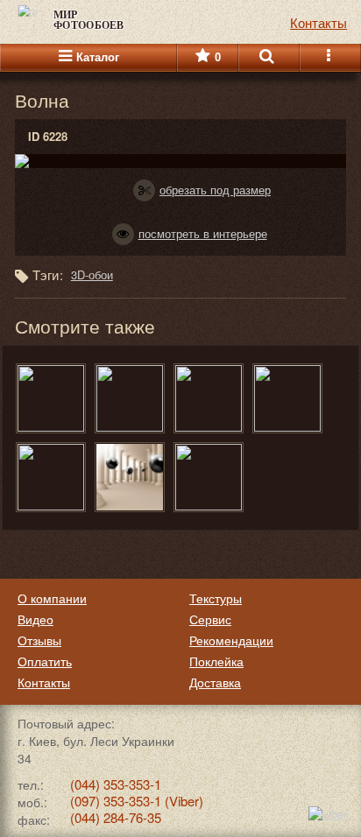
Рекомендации (231, 640)
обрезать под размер (215, 189)
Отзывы (39, 640)
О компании (52, 598)
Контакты (44, 682)
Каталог (97, 57)
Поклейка (216, 661)
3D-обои (92, 274)
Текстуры (215, 598)
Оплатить (45, 661)
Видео (35, 619)
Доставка (215, 682)
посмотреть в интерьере (202, 233)
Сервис (210, 619)
